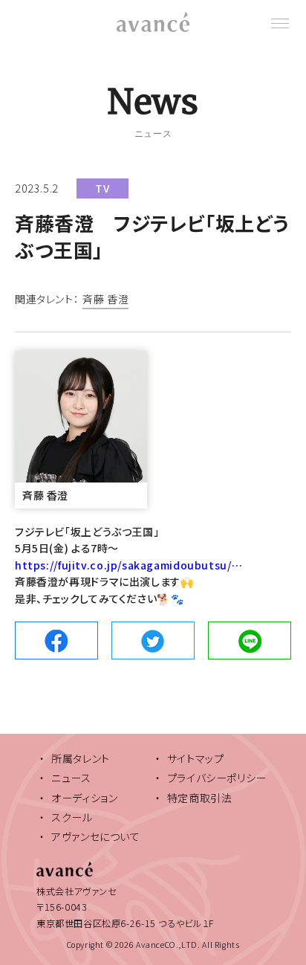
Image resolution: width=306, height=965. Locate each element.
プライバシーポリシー (217, 777)
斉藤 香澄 (105, 300)
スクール (71, 817)
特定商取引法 (199, 797)
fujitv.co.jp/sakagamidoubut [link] (128, 565)
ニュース (71, 777)
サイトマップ (195, 758)
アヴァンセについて (95, 836)
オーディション (84, 797)
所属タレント (80, 758)
